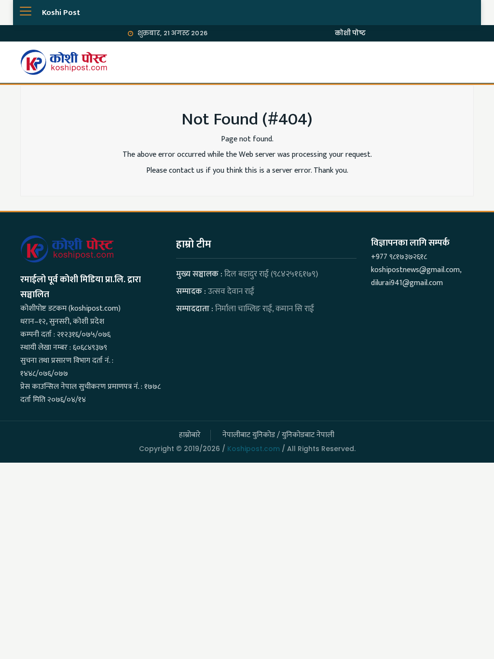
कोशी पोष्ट (350, 33)
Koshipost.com (253, 448)
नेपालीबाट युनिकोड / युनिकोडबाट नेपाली (278, 434)
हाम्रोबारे (190, 434)
